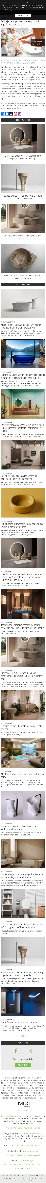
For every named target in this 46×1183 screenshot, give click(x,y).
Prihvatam (23, 15)
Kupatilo (11, 322)
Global (20, 1111)
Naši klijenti (28, 1128)
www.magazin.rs (30, 1151)
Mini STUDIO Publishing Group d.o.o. (14, 1116)
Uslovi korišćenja (23, 1178)
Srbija (26, 1111)
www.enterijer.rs (28, 1161)
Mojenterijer (8, 1078)
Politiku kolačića (7, 10)
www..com (35, 1145)
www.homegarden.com (14, 1165)
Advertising (18, 1128)
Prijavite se (23, 1065)
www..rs (20, 1145)
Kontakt (37, 1128)
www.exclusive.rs (32, 1155)
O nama (9, 1128)
